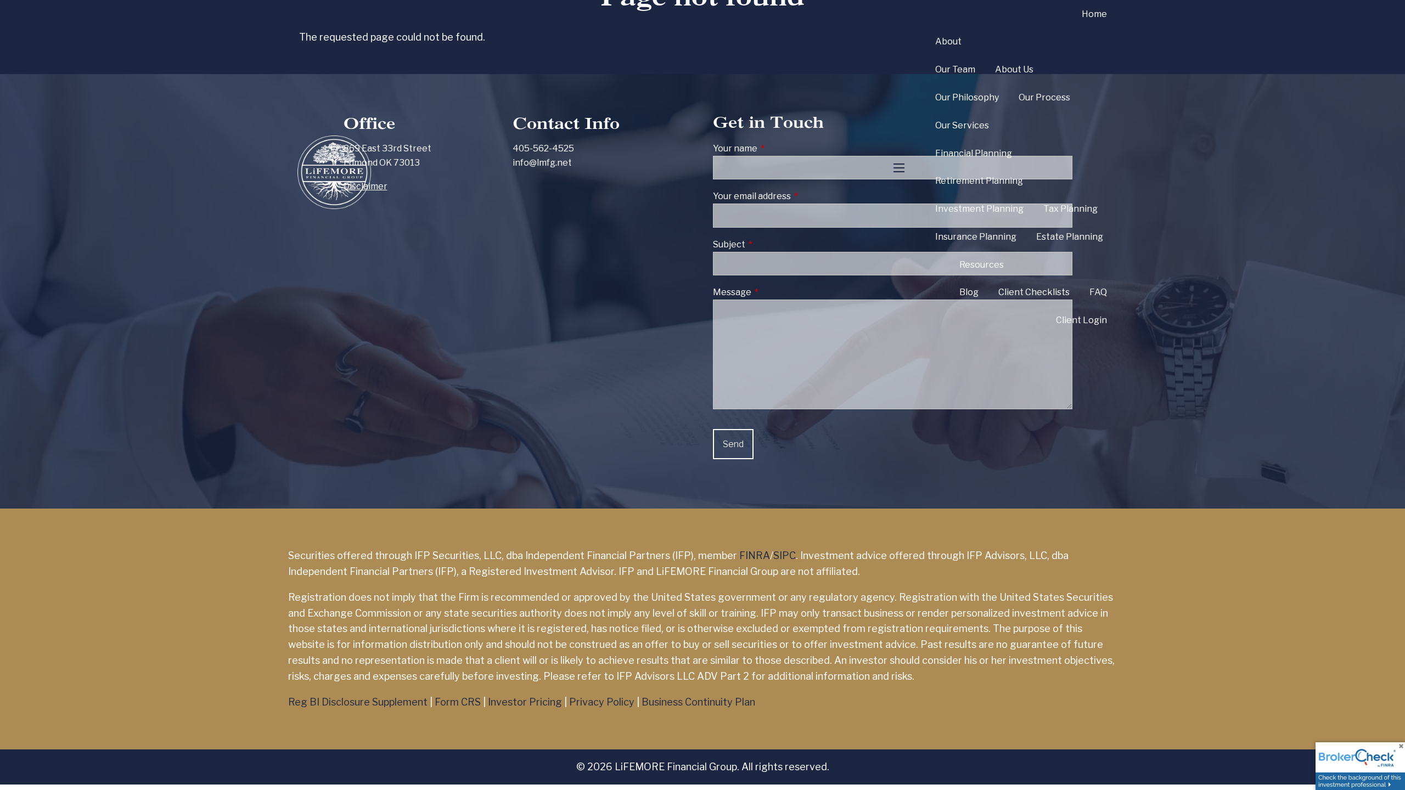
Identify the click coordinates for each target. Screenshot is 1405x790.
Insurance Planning (975, 237)
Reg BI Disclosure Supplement (358, 702)
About (948, 41)
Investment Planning (979, 209)
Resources (981, 264)
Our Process (1044, 97)
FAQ (1098, 292)
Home (1094, 14)
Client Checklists (1034, 292)
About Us (1014, 69)
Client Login (1081, 320)
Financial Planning (973, 153)
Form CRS (458, 702)
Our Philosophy (967, 97)
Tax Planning (1070, 209)
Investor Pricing (525, 702)
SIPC (784, 555)
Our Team (955, 69)
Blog (969, 292)
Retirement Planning (979, 181)
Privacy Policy (601, 702)
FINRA (754, 555)
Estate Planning (1069, 237)
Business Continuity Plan (698, 702)
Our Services (962, 125)
